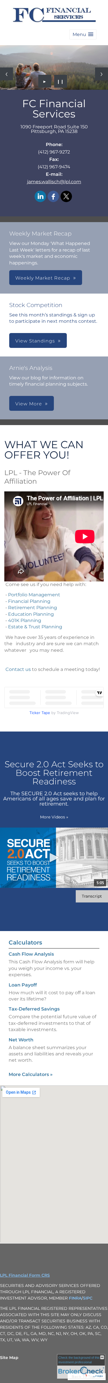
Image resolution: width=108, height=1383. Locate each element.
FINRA (75, 1298)
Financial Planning (29, 601)
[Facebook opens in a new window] (53, 197)
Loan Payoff (23, 985)
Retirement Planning (32, 607)
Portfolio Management (34, 594)
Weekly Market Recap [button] (42, 278)
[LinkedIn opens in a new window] (40, 197)
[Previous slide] (6, 73)
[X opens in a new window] (66, 197)
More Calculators (31, 1074)
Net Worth (21, 1040)
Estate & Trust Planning (35, 626)
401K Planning (24, 620)
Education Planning (31, 614)
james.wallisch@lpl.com (54, 181)
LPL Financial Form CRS (25, 1275)
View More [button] (28, 403)
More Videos (54, 817)
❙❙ (60, 81)
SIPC (87, 1298)
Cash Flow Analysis (31, 954)
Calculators (25, 942)
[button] (82, 34)
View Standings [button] (35, 341)
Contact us (18, 669)
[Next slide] (101, 73)
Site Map (9, 1357)
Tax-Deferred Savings (34, 1009)
